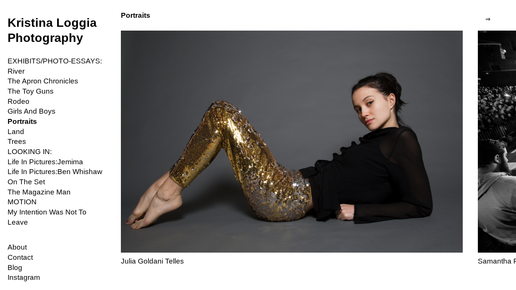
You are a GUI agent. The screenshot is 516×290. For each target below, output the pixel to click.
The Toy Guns (31, 91)
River (16, 71)
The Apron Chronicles (43, 81)
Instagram (24, 277)
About (17, 247)
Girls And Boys (32, 111)
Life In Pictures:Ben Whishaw (55, 172)
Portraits (22, 121)
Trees (17, 141)
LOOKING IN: (30, 152)
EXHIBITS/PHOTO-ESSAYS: (55, 61)
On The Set (26, 182)
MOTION (22, 202)
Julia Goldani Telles (152, 261)
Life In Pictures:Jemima (45, 162)
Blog (15, 267)
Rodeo (18, 101)
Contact (20, 257)
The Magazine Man (39, 192)
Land (16, 132)
